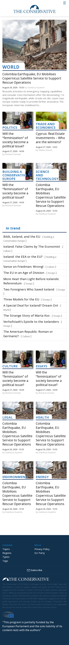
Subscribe (36, 570)
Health (42, 417)
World (10, 67)
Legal (7, 417)
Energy (42, 477)
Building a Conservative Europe (14, 175)
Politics (9, 127)
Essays (51, 272)
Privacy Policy (42, 549)
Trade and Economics (46, 126)
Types (5, 556)
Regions (6, 552)
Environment (14, 477)
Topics (6, 549)
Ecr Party (39, 552)
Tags (5, 560)
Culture (7, 250)
